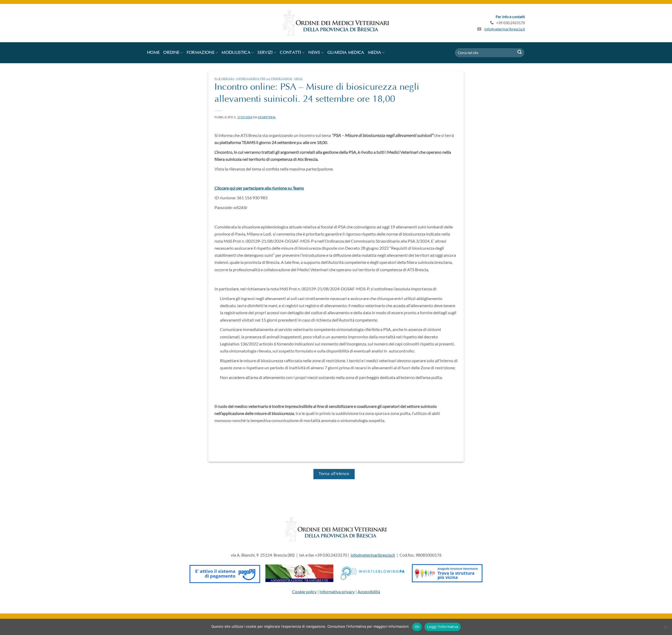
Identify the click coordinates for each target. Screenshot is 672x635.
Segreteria (267, 117)
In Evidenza (224, 78)
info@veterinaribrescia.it (504, 29)
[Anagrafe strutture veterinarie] (447, 572)
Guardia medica (345, 53)
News (298, 78)
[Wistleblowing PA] (373, 572)
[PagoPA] (225, 572)
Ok (417, 627)
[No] (665, 628)
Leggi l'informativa (442, 627)
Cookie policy (304, 591)
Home (153, 53)
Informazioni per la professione (264, 78)
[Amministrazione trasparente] (299, 572)
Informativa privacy (337, 591)
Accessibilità (369, 591)
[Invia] (519, 52)
